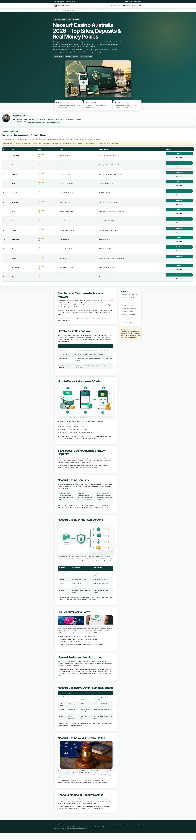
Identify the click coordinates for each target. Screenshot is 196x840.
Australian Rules (126, 320)
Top (110, 824)
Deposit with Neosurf (127, 300)
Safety (139, 5)
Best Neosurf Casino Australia (129, 294)
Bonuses (133, 5)
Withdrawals (126, 5)
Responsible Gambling (127, 322)
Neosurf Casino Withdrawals (129, 308)
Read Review (179, 157)
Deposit (119, 5)
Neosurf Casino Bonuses (128, 305)
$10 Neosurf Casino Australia (129, 303)
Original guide (117, 824)
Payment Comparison (127, 317)
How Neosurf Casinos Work (128, 297)
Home (56, 10)
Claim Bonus (179, 153)
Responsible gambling (136, 824)
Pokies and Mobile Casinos (128, 314)
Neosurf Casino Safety (127, 311)
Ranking (113, 5)
